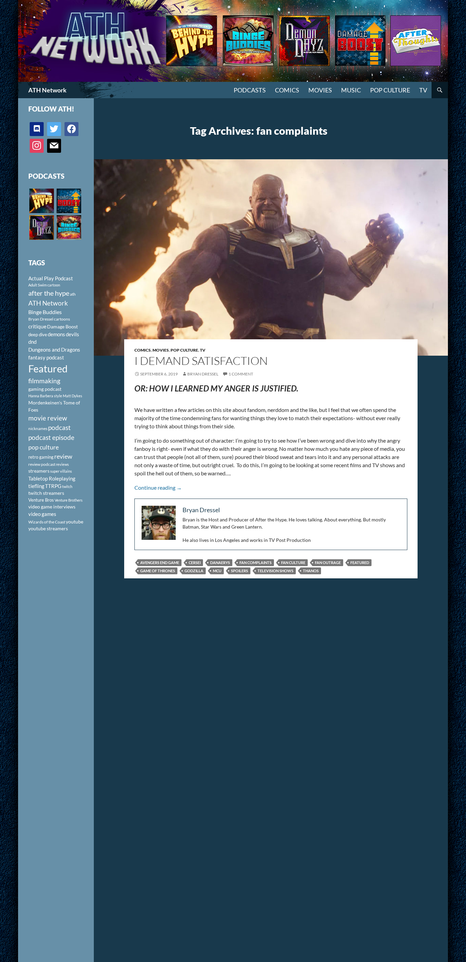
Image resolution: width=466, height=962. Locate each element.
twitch (67, 486)
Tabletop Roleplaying (51, 478)
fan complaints (255, 562)
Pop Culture (390, 90)
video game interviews (51, 506)
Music (351, 90)
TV (423, 90)
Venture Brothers (69, 500)
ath (73, 294)
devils (72, 334)
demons (56, 334)
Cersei (195, 562)
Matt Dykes (72, 396)
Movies (320, 90)
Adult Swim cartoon (44, 285)
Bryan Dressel (202, 373)
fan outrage (328, 562)
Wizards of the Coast (46, 522)
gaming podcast (44, 389)
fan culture (293, 562)
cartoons (62, 319)
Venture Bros (41, 500)
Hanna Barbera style (45, 396)
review (63, 456)
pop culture (43, 447)
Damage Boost (62, 326)
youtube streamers (48, 528)
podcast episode (51, 437)
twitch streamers (46, 493)
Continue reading (158, 487)
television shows (275, 570)
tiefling (36, 486)
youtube (74, 521)
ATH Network (47, 90)
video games (42, 514)
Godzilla (194, 570)
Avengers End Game (159, 562)
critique (37, 326)
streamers (38, 471)
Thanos (311, 570)
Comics (287, 90)
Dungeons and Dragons (54, 349)
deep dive (37, 334)
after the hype (48, 293)
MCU (217, 570)
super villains (61, 471)
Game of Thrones (157, 570)
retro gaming (41, 457)
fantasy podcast (46, 357)
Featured (359, 562)
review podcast (41, 464)
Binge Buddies (45, 312)
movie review (47, 418)
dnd (32, 342)
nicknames (37, 428)
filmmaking (44, 381)
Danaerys (220, 562)
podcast (59, 427)
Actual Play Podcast (50, 278)
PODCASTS (250, 90)
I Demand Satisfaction (201, 361)
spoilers (239, 570)
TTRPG (53, 486)
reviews (62, 464)
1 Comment (241, 373)
